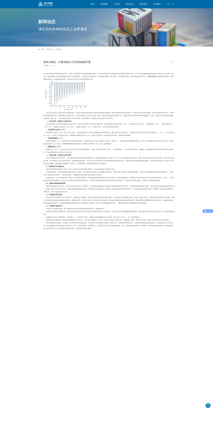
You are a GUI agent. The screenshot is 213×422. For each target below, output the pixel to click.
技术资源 (143, 4)
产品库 (117, 4)
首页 (92, 4)
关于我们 (157, 4)
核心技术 (129, 4)
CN (168, 4)
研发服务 (104, 4)
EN (173, 4)
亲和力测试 (152, 76)
